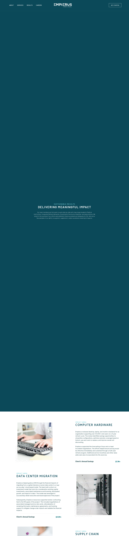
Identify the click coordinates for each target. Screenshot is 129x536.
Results (30, 5)
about (11, 5)
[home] (64, 5)
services (20, 5)
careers (39, 5)
